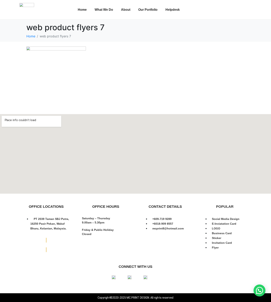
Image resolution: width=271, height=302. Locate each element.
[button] (259, 290)
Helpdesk (172, 9)
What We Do (104, 9)
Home (82, 9)
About (125, 9)
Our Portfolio (148, 9)
